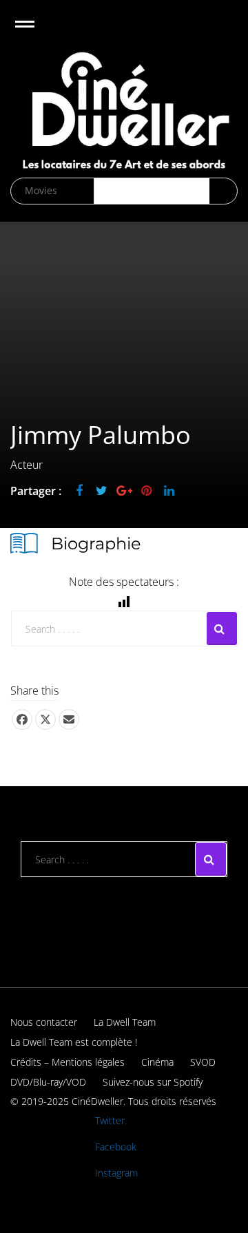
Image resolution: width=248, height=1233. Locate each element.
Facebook (115, 1146)
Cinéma (157, 1061)
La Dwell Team (125, 1022)
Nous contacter (43, 1022)
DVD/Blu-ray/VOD (48, 1081)
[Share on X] (45, 719)
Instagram (116, 1172)
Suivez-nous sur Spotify (153, 1081)
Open (36, 32)
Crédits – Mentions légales (67, 1061)
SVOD (203, 1061)
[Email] (69, 719)
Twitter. (111, 1120)
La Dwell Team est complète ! (73, 1041)
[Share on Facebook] (22, 719)
